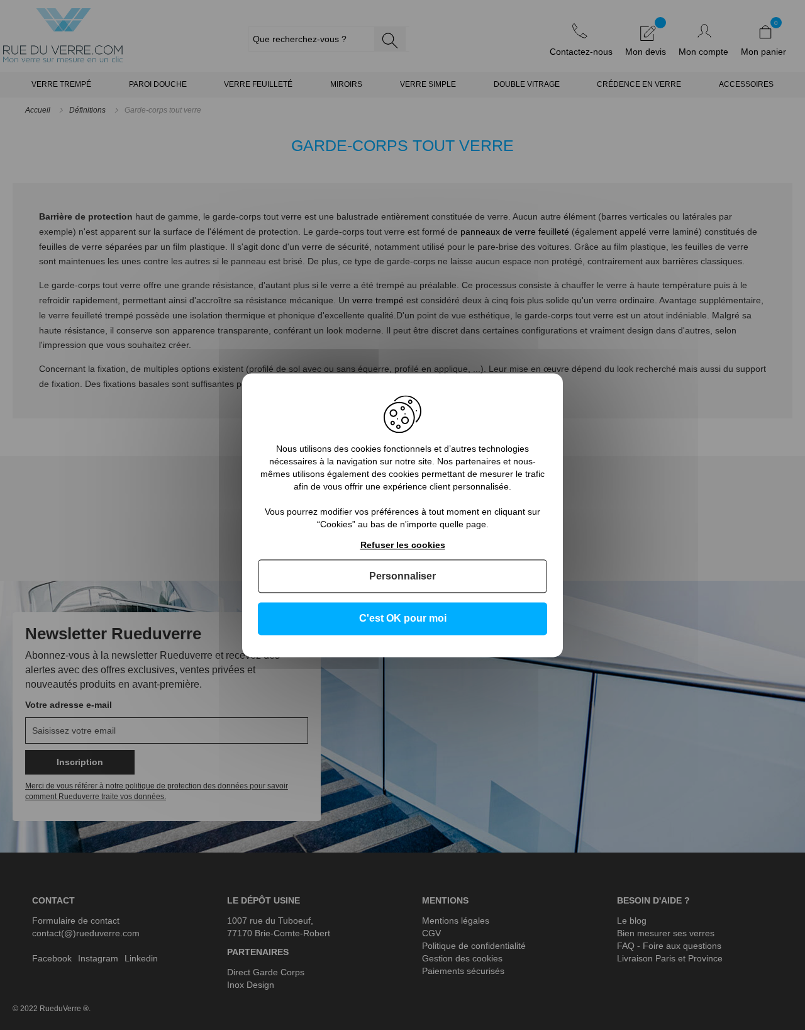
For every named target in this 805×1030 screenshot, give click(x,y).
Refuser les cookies (402, 545)
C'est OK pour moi (403, 618)
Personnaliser (402, 576)
